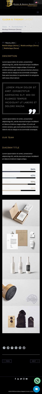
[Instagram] (24, 379)
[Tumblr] (16, 348)
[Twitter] (8, 348)
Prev (8, 361)
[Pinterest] (12, 348)
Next (34, 361)
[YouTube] (26, 379)
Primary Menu (38, 12)
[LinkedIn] (20, 348)
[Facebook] (4, 348)
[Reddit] (24, 348)
